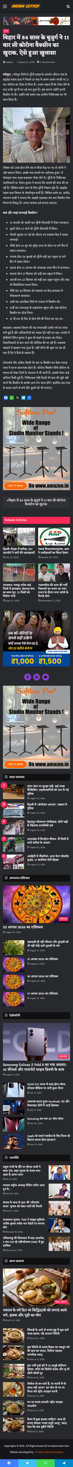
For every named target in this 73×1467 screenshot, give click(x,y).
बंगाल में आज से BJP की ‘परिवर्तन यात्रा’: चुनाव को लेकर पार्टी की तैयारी (22, 1204)
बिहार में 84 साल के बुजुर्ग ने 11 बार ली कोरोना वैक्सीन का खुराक (37, 502)
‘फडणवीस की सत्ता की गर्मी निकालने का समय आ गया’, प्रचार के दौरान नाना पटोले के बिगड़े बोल (53, 591)
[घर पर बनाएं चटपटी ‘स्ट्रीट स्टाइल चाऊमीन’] (13, 1407)
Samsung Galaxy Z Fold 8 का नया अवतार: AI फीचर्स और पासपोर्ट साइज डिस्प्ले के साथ (35, 1067)
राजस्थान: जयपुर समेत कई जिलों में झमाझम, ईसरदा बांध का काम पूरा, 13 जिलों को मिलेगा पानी (19, 591)
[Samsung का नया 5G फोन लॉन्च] (13, 1124)
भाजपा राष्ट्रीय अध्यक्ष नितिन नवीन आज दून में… (24, 1187)
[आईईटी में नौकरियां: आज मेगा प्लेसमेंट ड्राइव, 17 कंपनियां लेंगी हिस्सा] (13, 862)
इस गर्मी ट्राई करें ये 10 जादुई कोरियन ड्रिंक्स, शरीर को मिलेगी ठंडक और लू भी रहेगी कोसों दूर (48, 1369)
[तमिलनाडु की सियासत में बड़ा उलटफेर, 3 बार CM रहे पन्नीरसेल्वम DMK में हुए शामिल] (59, 1243)
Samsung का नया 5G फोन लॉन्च (45, 1118)
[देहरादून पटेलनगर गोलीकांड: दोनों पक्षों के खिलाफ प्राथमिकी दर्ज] (13, 827)
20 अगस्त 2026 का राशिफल (42, 976)
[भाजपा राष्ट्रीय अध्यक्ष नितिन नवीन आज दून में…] (59, 1191)
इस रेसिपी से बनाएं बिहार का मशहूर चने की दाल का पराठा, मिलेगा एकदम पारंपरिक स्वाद (48, 1351)
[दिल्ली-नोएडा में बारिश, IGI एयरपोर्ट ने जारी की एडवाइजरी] (19, 537)
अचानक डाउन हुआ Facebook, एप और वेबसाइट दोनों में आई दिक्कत (48, 1103)
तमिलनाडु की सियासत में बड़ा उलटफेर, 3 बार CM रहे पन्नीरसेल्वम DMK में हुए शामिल (24, 1242)
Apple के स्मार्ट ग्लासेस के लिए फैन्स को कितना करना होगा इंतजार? (48, 1138)
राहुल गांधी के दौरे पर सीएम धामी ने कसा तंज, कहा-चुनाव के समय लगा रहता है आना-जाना (21, 1171)
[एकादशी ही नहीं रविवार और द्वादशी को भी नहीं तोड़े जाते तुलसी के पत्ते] (13, 947)
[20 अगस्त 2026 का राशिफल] (13, 982)
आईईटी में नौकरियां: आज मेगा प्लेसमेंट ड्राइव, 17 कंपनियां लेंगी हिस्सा (48, 858)
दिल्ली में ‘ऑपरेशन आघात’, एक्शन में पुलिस (47, 806)
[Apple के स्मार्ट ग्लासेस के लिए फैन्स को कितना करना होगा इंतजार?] (13, 1141)
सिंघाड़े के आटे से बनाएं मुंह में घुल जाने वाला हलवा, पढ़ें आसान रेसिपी (48, 1332)
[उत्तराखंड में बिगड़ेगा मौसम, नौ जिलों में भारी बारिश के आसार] (13, 844)
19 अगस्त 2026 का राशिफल (42, 993)
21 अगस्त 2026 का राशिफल (42, 959)
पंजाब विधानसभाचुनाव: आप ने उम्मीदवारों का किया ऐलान (53, 551)
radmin (9, 62)
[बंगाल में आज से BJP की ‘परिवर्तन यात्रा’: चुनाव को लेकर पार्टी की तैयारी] (59, 1208)
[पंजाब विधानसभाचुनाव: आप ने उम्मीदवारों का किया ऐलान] (54, 537)
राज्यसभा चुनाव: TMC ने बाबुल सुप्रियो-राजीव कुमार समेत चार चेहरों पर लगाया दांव (24, 1223)
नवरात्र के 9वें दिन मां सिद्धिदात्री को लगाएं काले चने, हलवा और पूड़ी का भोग (35, 1312)
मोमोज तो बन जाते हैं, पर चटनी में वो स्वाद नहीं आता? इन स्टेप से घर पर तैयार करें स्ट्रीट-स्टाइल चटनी (46, 1388)
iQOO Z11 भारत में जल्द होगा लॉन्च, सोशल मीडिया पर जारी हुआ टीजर (46, 1086)
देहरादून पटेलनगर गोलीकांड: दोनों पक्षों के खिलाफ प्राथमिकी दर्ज (47, 824)
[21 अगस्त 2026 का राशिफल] (13, 964)
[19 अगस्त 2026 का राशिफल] (13, 999)
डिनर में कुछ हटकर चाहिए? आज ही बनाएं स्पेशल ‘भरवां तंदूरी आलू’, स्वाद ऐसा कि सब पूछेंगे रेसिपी (47, 1423)
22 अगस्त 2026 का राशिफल (23, 927)
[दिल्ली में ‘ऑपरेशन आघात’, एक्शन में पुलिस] (13, 810)
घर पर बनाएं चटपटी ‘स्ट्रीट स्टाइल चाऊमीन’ (45, 1404)
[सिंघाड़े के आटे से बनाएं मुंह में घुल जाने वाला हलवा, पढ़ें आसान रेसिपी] (13, 1335)
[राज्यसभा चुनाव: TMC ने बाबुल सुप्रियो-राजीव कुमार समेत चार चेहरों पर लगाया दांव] (59, 1225)
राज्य (6, 31)
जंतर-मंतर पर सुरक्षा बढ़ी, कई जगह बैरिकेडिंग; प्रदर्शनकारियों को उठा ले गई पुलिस (48, 790)
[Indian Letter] (25, 6)
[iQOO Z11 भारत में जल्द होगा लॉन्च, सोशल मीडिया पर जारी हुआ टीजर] (13, 1090)
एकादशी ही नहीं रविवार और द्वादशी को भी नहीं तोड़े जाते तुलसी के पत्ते (48, 944)
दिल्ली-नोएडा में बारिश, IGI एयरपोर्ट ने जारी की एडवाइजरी (19, 551)
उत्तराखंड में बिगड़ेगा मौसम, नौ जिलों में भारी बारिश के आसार (48, 841)
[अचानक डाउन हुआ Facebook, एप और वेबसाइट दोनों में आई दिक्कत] (13, 1107)
